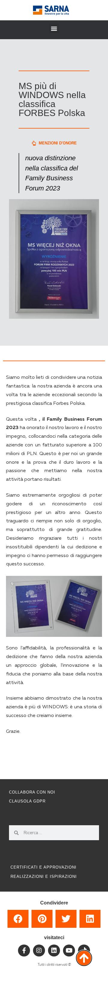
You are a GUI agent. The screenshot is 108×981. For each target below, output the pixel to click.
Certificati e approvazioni (43, 867)
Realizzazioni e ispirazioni (43, 876)
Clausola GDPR (27, 801)
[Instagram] (39, 950)
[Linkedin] (54, 950)
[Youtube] (69, 950)
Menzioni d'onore (58, 143)
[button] (54, 28)
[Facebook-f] (24, 950)
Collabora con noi (32, 792)
